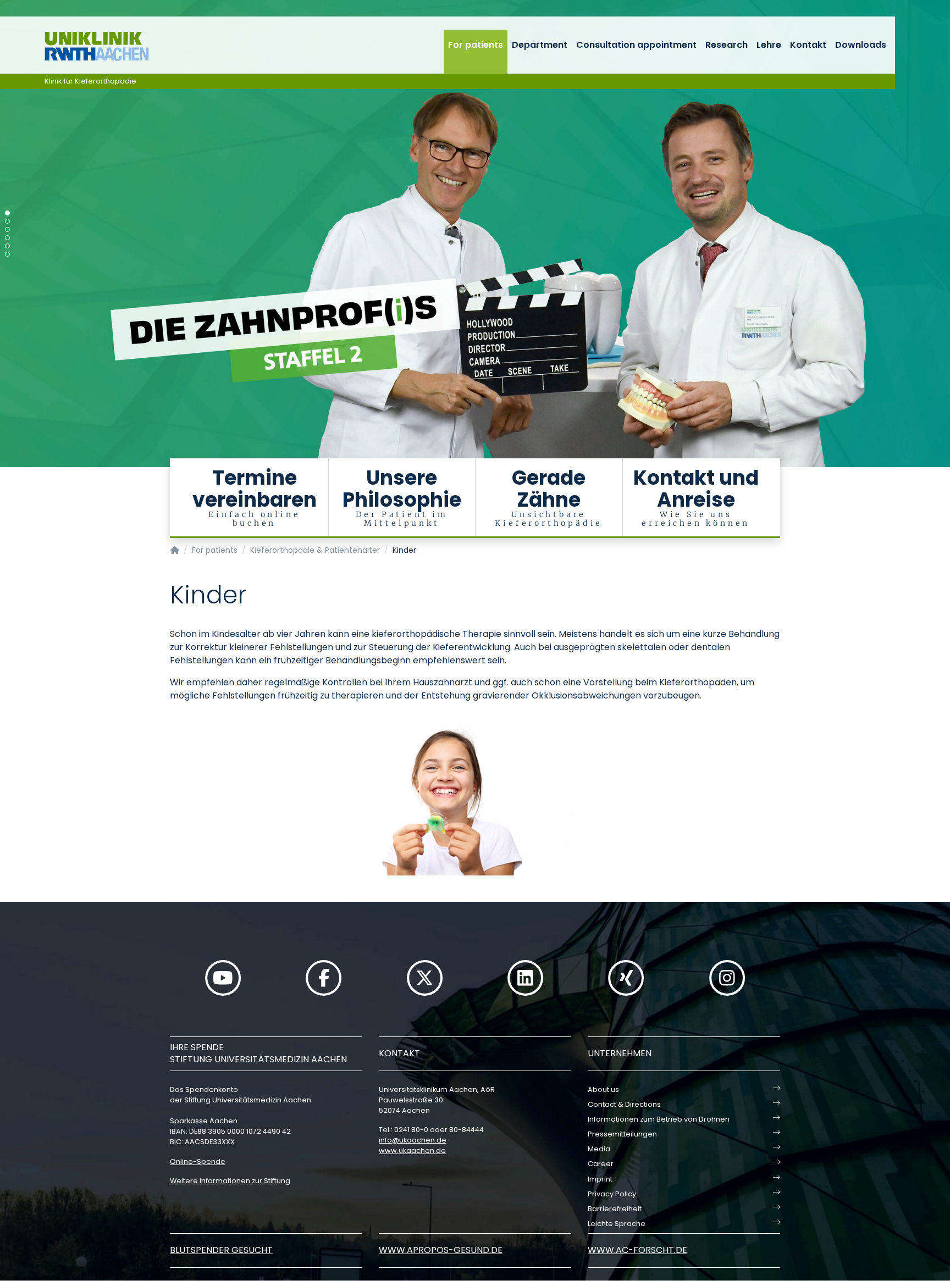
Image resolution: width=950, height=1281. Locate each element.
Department (539, 44)
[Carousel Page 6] (7, 254)
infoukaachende (412, 1140)
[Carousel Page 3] (7, 229)
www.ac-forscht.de (637, 1250)
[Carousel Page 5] (7, 245)
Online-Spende (197, 1161)
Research (726, 44)
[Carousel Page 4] (7, 237)
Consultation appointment (636, 44)
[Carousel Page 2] (7, 221)
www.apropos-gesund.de (440, 1250)
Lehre (768, 44)
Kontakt (808, 44)
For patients (475, 44)
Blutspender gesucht (221, 1250)
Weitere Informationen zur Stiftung (230, 1180)
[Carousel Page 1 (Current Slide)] (7, 212)
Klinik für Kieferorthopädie (90, 81)
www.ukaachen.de (412, 1150)
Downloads (860, 44)
